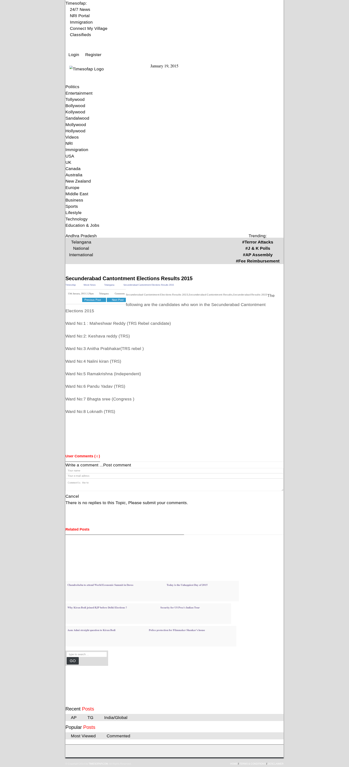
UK (68, 162)
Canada (73, 168)
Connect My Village (88, 28)
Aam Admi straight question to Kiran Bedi (91, 630)
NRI (69, 143)
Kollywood (75, 112)
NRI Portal (79, 15)
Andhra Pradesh (81, 235)
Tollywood (75, 99)
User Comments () (82, 456)
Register (93, 54)
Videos (72, 137)
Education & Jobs (82, 225)
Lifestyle (73, 212)
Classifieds (80, 34)
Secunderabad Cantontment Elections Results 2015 (128, 278)
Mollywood (75, 124)
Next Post (117, 299)
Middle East (76, 193)
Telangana (81, 242)
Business (74, 200)
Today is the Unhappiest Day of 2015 (187, 585)
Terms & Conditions (252, 763)
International (81, 254)
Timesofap (70, 285)
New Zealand (78, 181)
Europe (72, 187)
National (81, 248)
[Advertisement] (138, 270)
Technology (76, 219)
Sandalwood (77, 118)
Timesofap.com (98, 763)
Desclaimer (276, 763)
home (234, 763)
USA (69, 156)
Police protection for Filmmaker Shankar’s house (177, 630)
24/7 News (79, 9)
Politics (72, 86)
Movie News (90, 285)
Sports (71, 206)
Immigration (81, 22)
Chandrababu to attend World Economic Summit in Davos (100, 585)
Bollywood (75, 105)
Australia (73, 174)
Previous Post (93, 299)
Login (73, 54)
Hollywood (75, 131)
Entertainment (79, 93)
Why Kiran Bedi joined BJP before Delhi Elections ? (97, 607)
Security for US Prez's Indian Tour (180, 607)
